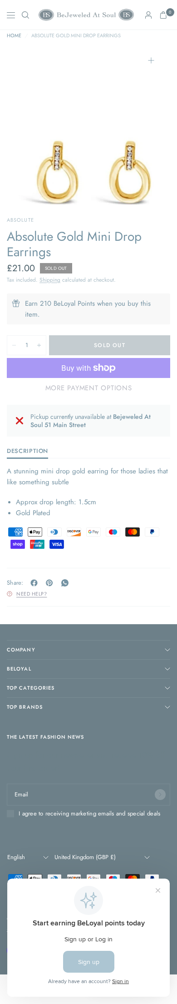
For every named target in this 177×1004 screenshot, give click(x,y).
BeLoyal (19, 668)
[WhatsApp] (66, 582)
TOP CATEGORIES (30, 687)
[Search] (25, 15)
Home (14, 35)
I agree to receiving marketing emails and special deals (89, 813)
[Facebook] (35, 582)
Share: (15, 583)
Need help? (31, 594)
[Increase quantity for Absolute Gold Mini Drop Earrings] (39, 345)
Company (21, 649)
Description (27, 451)
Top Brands (25, 707)
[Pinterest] (51, 582)
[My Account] (148, 15)
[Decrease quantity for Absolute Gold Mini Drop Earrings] (14, 345)
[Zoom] (151, 60)
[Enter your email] (160, 794)
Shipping (49, 280)
